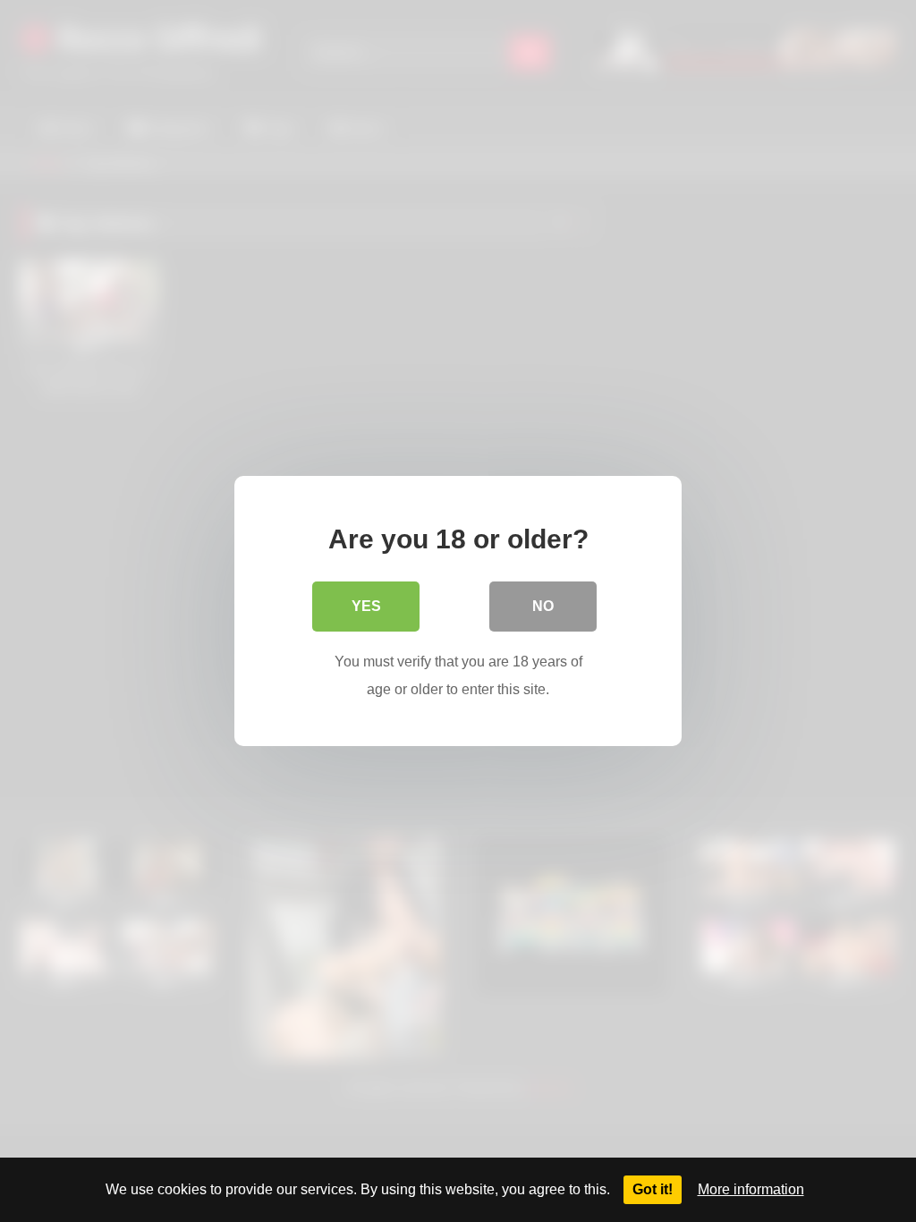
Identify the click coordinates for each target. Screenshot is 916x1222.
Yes (366, 606)
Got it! (652, 1189)
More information (751, 1189)
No (543, 606)
